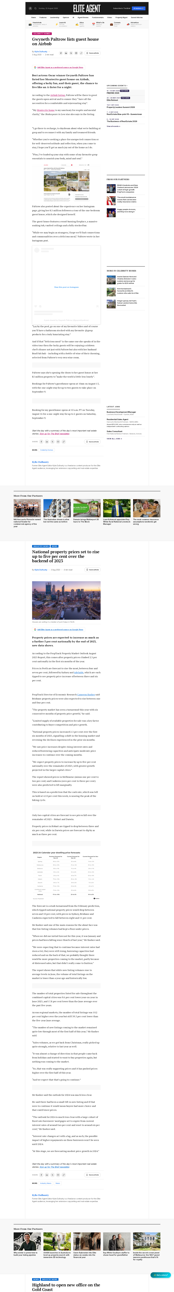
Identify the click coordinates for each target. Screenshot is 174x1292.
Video (109, 17)
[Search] (35, 8)
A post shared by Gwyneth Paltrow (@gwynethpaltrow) (66, 320)
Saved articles (137, 17)
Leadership (54, 17)
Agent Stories (83, 17)
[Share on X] (71, 53)
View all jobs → (114, 439)
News (33, 17)
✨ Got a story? (161, 1275)
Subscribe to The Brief (121, 8)
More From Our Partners (28, 495)
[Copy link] (81, 53)
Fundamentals (98, 17)
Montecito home (46, 110)
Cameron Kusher (86, 694)
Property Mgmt (121, 17)
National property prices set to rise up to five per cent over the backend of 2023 (65, 556)
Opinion (66, 17)
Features (43, 17)
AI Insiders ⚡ (139, 8)
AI (73, 17)
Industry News (41, 546)
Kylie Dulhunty (41, 51)
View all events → (113, 126)
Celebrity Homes (41, 34)
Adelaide (78, 672)
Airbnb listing (57, 95)
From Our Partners (118, 179)
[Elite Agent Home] (87, 8)
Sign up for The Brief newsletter (54, 433)
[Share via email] (76, 53)
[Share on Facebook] (61, 53)
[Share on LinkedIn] (66, 53)
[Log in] (30, 8)
